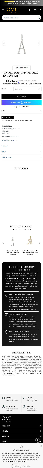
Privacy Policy (11, 461)
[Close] (41, 446)
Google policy (20, 461)
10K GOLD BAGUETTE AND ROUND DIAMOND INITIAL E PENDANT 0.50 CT (30, 251)
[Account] (30, 10)
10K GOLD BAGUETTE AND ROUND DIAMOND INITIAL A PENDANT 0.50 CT (13, 251)
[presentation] (3, 242)
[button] (37, 440)
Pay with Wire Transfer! (27, 81)
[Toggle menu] (3, 10)
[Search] (38, 17)
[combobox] (21, 17)
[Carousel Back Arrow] (4, 43)
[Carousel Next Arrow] (39, 43)
